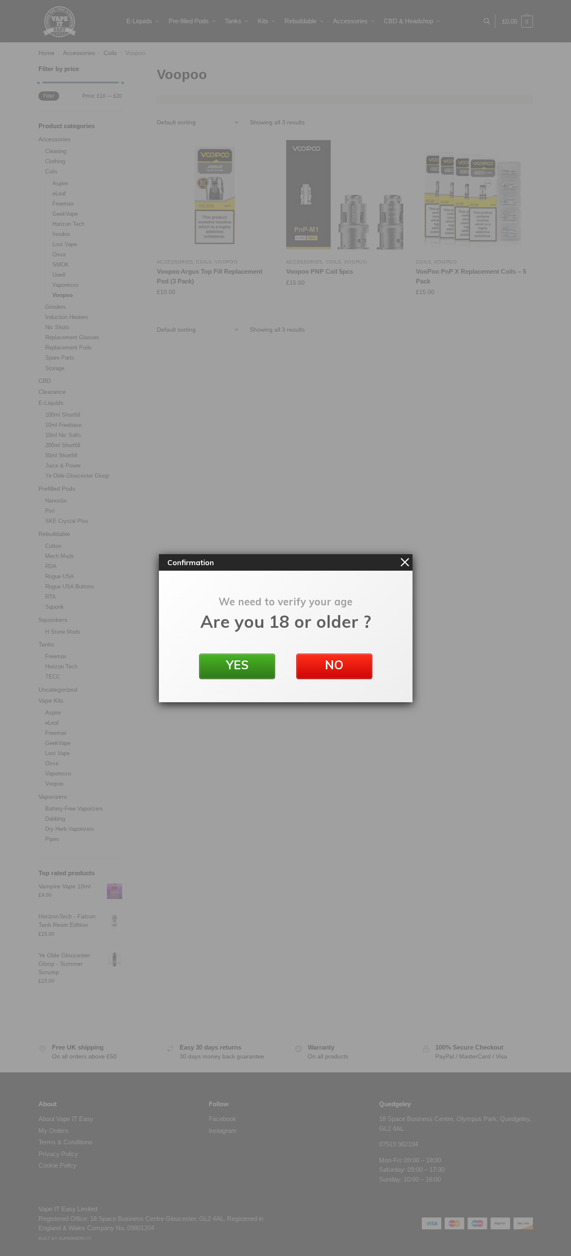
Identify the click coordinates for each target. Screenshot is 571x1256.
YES (237, 664)
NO (334, 664)
